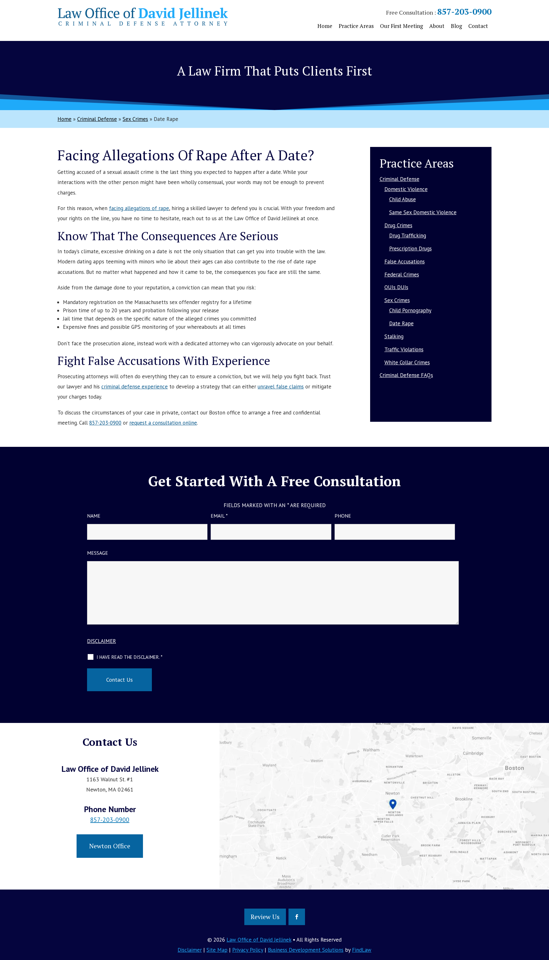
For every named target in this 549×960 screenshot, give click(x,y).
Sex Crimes (397, 300)
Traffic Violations (404, 349)
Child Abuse (402, 199)
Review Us (265, 916)
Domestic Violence (406, 189)
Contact (478, 26)
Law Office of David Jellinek (259, 939)
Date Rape (401, 323)
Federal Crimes (401, 274)
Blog (456, 26)
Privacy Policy (247, 949)
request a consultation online (163, 422)
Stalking (393, 336)
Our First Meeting (401, 26)
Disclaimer (101, 641)
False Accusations (404, 261)
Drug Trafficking (407, 235)
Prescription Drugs (410, 248)
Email (219, 516)
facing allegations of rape (139, 208)
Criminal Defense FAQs (406, 375)
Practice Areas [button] (356, 26)
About (436, 26)
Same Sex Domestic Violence (423, 212)
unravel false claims (281, 386)
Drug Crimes (398, 225)
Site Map (217, 949)
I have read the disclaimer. (129, 657)
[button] (542, 914)
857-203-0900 (464, 11)
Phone (343, 516)
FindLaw (361, 949)
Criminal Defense (399, 178)
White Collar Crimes (407, 362)
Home (324, 26)
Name (93, 516)
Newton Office (109, 846)
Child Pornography (410, 310)
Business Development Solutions (305, 949)
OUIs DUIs (396, 287)
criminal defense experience (134, 386)
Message (97, 553)
